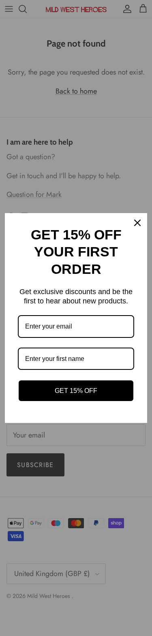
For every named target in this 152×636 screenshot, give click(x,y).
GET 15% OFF (76, 390)
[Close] (137, 223)
